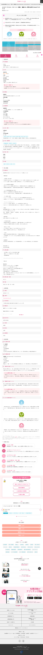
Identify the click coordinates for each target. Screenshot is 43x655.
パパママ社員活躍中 (21, 49)
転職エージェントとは (10, 610)
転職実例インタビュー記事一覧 (32, 619)
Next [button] (41, 510)
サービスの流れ (10, 613)
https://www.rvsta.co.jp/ (7, 298)
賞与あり (34, 44)
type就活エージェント (33, 633)
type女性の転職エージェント (5, 4)
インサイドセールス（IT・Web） (36, 4)
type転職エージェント (8, 633)
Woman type (22, 637)
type (13, 633)
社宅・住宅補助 (11, 544)
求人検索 (32, 622)
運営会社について (18, 627)
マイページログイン (32, 625)
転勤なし (16, 544)
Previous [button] (2, 510)
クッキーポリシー (25, 627)
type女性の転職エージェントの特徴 (32, 610)
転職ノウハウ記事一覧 (10, 622)
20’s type (27, 637)
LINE (23, 641)
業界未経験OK (8, 48)
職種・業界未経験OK (21, 48)
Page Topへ (39, 568)
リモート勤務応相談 (34, 49)
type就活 (27, 633)
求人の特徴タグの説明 (36, 52)
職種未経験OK (13, 549)
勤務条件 (5, 56)
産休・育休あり (8, 44)
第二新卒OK (7, 549)
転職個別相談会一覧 (11, 619)
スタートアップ (34, 48)
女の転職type (18, 633)
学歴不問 (21, 43)
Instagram (20, 641)
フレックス (21, 44)
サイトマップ (11, 625)
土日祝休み (8, 43)
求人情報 (16, 56)
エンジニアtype (16, 637)
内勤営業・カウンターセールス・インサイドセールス (22, 4)
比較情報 (37, 56)
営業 (11, 4)
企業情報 (27, 56)
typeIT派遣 (23, 633)
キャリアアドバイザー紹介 (32, 613)
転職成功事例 (32, 616)
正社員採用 (5, 544)
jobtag (16, 436)
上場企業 (34, 43)
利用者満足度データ (11, 616)
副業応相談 (8, 49)
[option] (21, 509)
